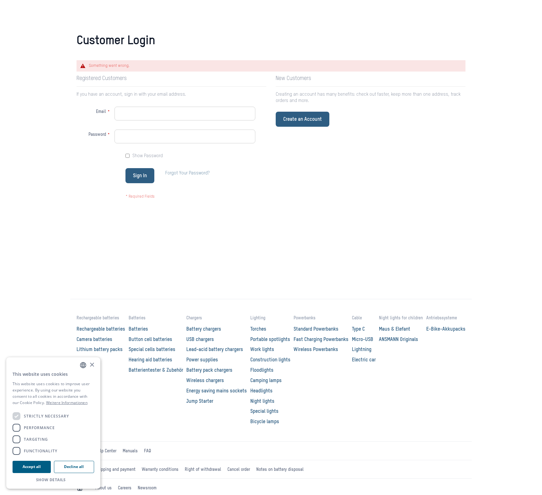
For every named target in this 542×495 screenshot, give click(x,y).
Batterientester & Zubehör (156, 370)
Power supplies (202, 360)
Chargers (194, 318)
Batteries (137, 318)
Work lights (262, 349)
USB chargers (200, 339)
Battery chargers (203, 329)
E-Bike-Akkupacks (445, 329)
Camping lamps (266, 380)
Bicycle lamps (264, 421)
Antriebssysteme (441, 318)
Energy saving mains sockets (216, 391)
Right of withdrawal (203, 469)
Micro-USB (362, 339)
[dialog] (53, 423)
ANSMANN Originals (398, 339)
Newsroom (147, 488)
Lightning (361, 349)
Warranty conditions (160, 469)
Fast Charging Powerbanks (321, 339)
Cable (357, 318)
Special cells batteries (152, 349)
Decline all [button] (74, 466)
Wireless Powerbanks (316, 349)
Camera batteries (94, 339)
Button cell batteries (150, 339)
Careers (124, 488)
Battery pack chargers (209, 370)
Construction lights (270, 360)
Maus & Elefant (394, 329)
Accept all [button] (32, 466)
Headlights (261, 391)
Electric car (364, 360)
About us (103, 488)
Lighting (257, 318)
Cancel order (238, 469)
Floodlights (262, 370)
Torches (258, 329)
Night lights (262, 401)
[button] (53, 479)
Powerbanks (305, 318)
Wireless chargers (205, 380)
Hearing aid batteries (150, 360)
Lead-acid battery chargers (214, 349)
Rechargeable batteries (98, 318)
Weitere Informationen (67, 402)
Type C (358, 329)
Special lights (264, 411)
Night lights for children (401, 318)
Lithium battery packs (100, 349)
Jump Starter (199, 401)
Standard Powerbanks (316, 329)
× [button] (91, 365)
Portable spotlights (270, 339)
